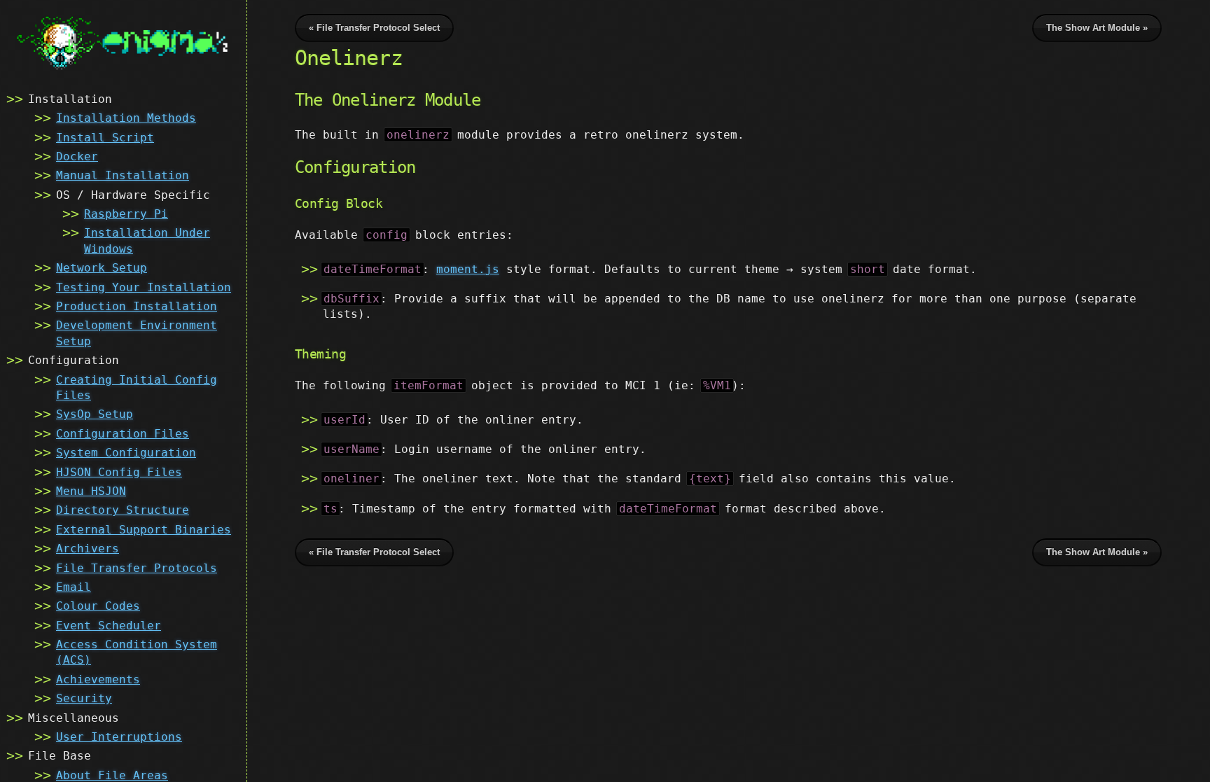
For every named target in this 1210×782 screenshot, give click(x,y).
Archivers (87, 548)
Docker (77, 156)
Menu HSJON (91, 491)
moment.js (467, 269)
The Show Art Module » (1097, 27)
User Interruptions (119, 736)
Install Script (105, 137)
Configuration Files (122, 433)
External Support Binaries (143, 529)
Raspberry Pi (126, 214)
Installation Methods (126, 118)
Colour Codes (98, 606)
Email (73, 587)
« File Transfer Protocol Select (374, 27)
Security (84, 698)
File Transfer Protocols (136, 568)
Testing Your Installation (143, 287)
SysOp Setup (94, 414)
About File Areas (112, 775)
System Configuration (126, 452)
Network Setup (101, 267)
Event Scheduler (108, 625)
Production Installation (136, 306)
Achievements (98, 679)
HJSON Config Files (119, 472)
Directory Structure (122, 510)
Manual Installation (122, 175)
